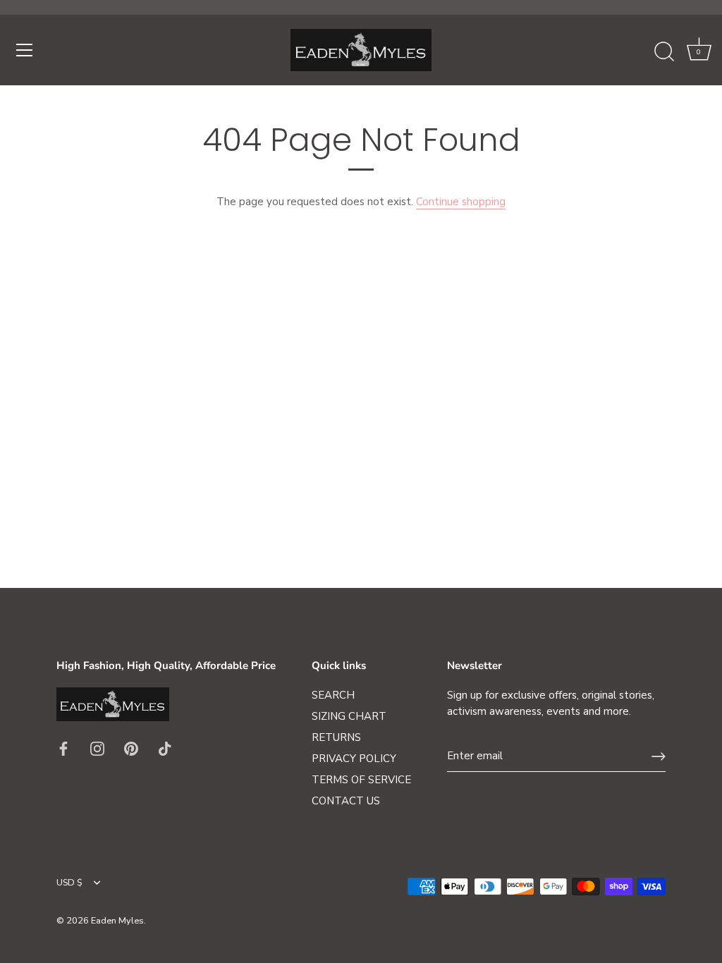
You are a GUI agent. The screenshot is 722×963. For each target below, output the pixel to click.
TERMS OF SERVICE (361, 780)
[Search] (664, 52)
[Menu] (24, 50)
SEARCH (333, 695)
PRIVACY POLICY (354, 759)
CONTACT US (346, 801)
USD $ (69, 883)
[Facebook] (63, 748)
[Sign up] (658, 756)
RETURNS (336, 737)
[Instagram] (97, 748)
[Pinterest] (131, 748)
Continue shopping (461, 202)
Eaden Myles (117, 920)
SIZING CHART (349, 716)
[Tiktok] (165, 748)
